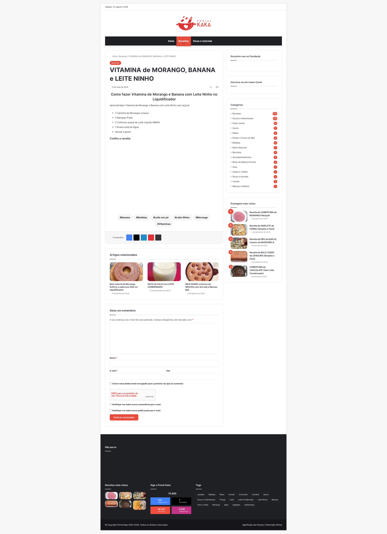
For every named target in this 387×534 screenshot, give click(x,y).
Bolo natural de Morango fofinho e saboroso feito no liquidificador (124, 287)
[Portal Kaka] (193, 23)
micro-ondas (202, 505)
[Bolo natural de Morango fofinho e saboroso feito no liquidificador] (126, 271)
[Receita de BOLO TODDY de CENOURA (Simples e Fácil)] (239, 256)
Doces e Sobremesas (243, 118)
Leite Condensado (246, 499)
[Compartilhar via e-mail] (158, 237)
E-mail (114, 371)
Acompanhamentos (242, 157)
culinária (255, 494)
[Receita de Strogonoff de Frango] (139, 505)
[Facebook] (129, 237)
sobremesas (249, 505)
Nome (113, 358)
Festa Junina (239, 123)
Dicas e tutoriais (202, 40)
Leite (232, 499)
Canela (232, 494)
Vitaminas (165, 223)
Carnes (236, 181)
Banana (125, 217)
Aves (235, 167)
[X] (136, 237)
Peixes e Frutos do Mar (244, 138)
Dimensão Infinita (274, 525)
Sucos (236, 128)
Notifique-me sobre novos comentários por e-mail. (136, 404)
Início (171, 40)
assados (200, 494)
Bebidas (142, 217)
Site (168, 371)
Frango (222, 499)
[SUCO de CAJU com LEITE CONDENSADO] (164, 271)
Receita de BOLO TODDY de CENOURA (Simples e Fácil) (262, 255)
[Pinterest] (151, 237)
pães (226, 505)
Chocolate (243, 494)
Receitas (184, 40)
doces (265, 494)
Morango (202, 217)
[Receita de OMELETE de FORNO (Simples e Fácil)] (239, 230)
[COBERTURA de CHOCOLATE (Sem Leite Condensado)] (239, 271)
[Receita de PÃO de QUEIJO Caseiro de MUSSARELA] (239, 243)
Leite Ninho (183, 217)
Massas (275, 499)
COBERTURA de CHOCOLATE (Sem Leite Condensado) (262, 270)
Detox (236, 133)
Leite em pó (162, 217)
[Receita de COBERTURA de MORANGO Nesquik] (239, 216)
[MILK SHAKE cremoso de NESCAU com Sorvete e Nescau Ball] (202, 271)
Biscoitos (237, 152)
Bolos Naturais (240, 147)
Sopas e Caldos (240, 172)
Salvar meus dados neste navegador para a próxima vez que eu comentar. (148, 383)
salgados (236, 505)
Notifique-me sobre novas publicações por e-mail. (136, 410)
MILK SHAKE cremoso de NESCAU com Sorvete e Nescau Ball (201, 287)
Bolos (222, 494)
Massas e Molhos (241, 186)
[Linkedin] (144, 237)
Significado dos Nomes (253, 525)
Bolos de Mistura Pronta (244, 162)
